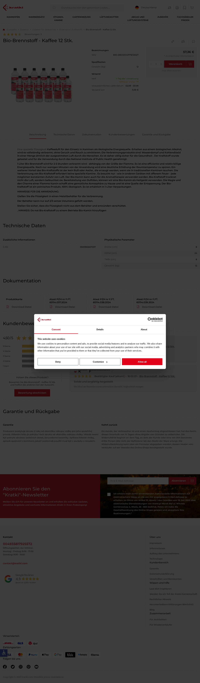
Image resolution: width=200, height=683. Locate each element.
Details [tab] (100, 329)
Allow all (142, 362)
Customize (98, 362)
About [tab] (144, 329)
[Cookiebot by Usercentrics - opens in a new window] (150, 320)
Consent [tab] (56, 329)
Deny (58, 362)
